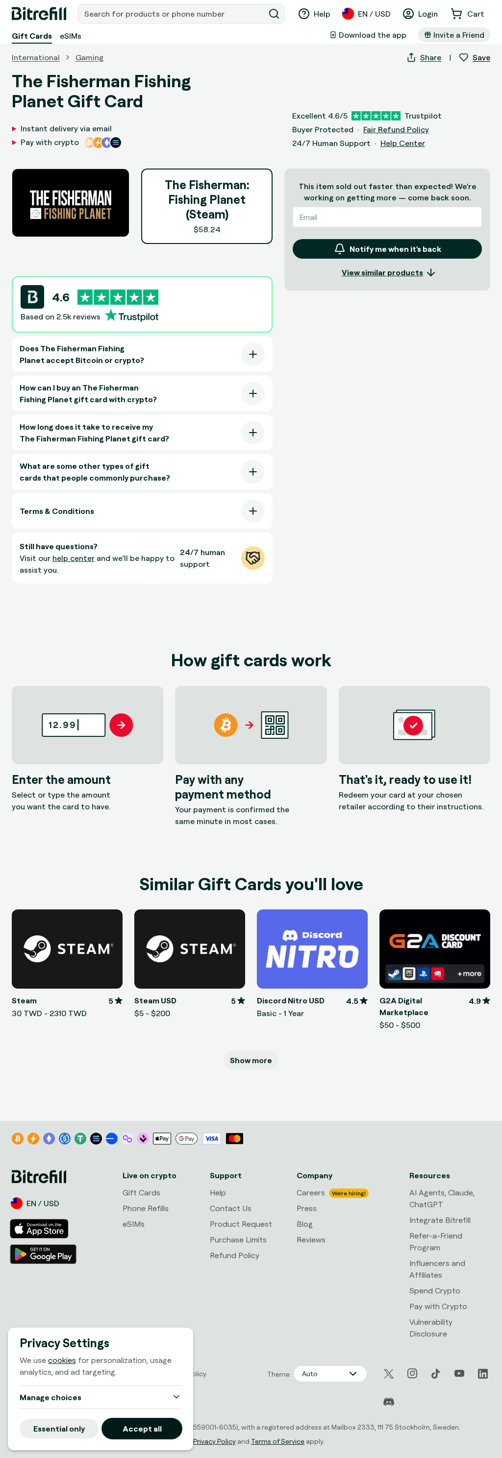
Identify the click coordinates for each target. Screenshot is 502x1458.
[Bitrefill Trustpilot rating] (117, 297)
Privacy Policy (214, 1441)
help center (73, 558)
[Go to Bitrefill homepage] (39, 14)
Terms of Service (277, 1441)
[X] (389, 1374)
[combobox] (172, 14)
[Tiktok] (436, 1373)
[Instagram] (412, 1373)
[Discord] (389, 1402)
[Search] (274, 13)
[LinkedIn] (483, 1373)
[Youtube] (459, 1373)
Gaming (89, 57)
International (36, 57)
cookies (62, 1360)
